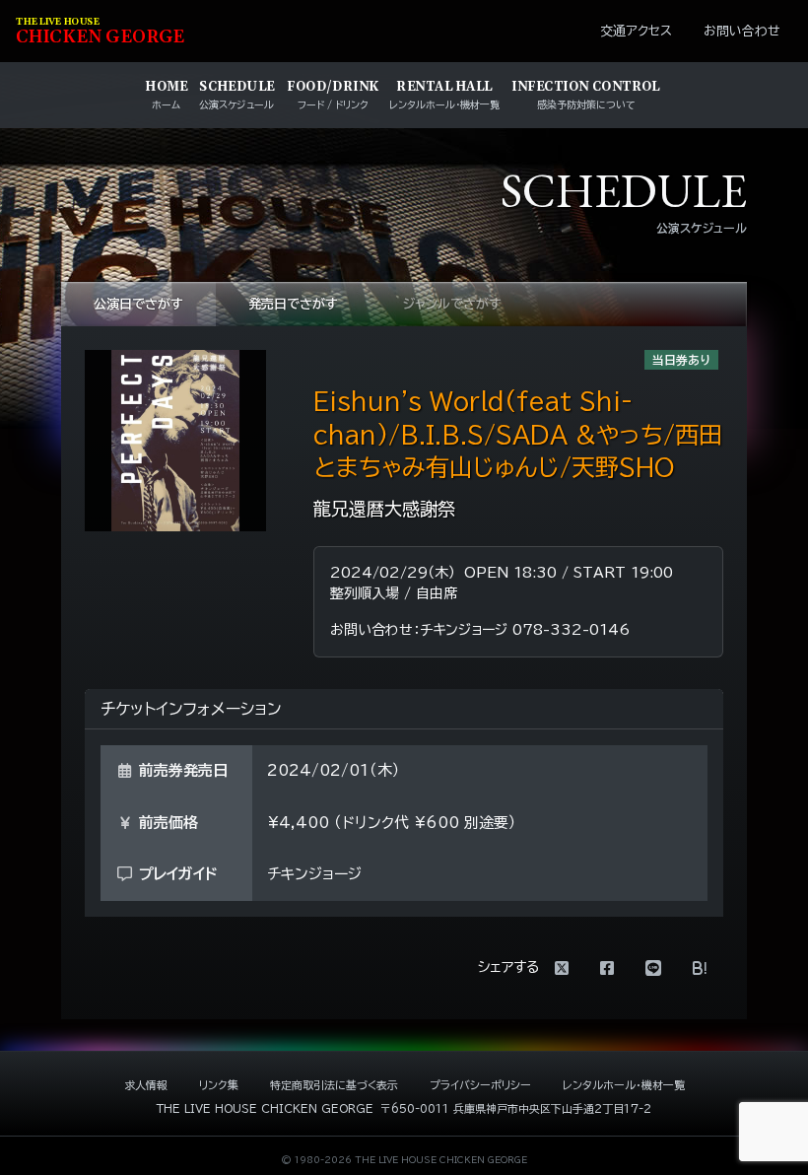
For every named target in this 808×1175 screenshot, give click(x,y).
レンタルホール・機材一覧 (624, 1084)
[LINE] (653, 968)
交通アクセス (636, 31)
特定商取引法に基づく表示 (334, 1084)
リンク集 (218, 1084)
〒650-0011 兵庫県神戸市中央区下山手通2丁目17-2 (515, 1108)
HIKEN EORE (100, 32)
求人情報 (146, 1084)
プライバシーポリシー (480, 1084)
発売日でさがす (293, 304)
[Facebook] (607, 968)
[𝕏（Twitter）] (561, 968)
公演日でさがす (138, 304)
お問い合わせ (742, 31)
